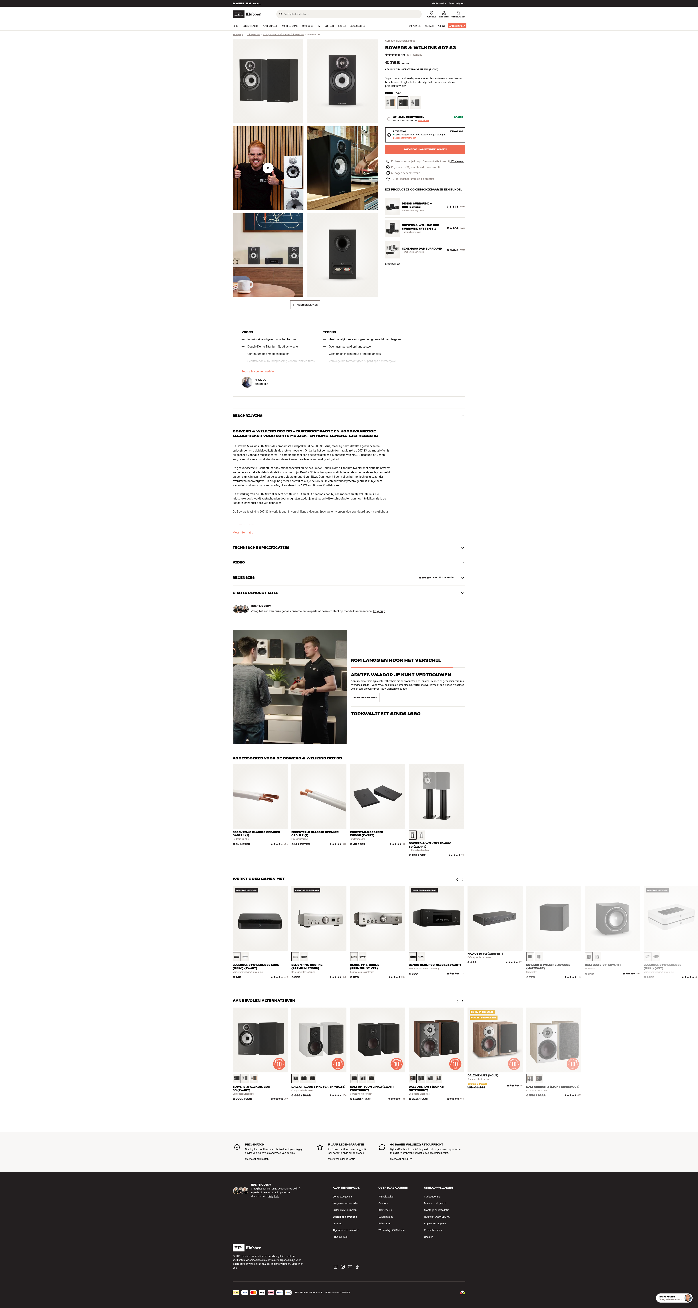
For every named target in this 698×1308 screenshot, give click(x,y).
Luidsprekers (253, 34)
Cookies (428, 1236)
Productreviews (433, 1230)
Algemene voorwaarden (346, 1230)
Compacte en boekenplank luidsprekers (283, 34)
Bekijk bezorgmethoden (404, 138)
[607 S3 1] (268, 81)
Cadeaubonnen (432, 1196)
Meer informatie (267, 3)
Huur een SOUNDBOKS (437, 1216)
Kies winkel (423, 120)
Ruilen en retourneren (345, 1210)
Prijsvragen (384, 1223)
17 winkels (457, 161)
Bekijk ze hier (398, 86)
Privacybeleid (340, 1236)
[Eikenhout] (390, 102)
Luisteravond (385, 1216)
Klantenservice (439, 3)
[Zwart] (403, 102)
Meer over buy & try (401, 1158)
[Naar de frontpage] (247, 14)
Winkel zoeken (386, 1196)
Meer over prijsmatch (257, 1158)
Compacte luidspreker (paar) (401, 40)
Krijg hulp (379, 611)
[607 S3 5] (268, 255)
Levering (337, 1223)
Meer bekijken (392, 263)
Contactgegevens (342, 1196)
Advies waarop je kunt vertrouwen (401, 697)
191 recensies (414, 54)
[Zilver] (421, 835)
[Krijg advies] (688, 1298)
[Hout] (254, 1078)
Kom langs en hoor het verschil (396, 662)
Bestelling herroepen (345, 1216)
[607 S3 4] (342, 168)
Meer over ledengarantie (341, 1158)
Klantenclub (385, 1210)
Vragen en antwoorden (345, 1203)
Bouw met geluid (457, 3)
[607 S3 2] (342, 81)
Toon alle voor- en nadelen (258, 371)
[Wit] (415, 102)
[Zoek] (280, 14)
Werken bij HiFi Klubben (391, 1230)
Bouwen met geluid (435, 1203)
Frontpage (238, 34)
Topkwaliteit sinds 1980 (386, 712)
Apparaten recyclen (435, 1223)
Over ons (383, 1203)
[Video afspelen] (268, 168)
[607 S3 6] (342, 255)
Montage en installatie (436, 1210)
